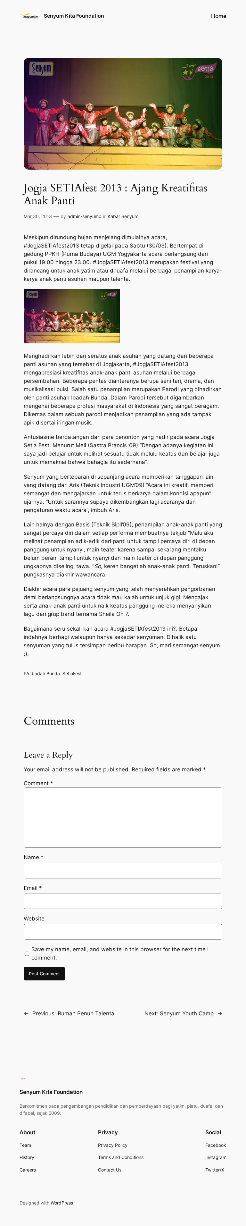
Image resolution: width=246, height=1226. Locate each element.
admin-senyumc (84, 216)
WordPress (62, 1202)
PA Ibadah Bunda (42, 673)
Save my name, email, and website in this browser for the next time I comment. (120, 953)
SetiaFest (72, 673)
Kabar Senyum (123, 216)
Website (34, 918)
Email (33, 888)
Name (34, 857)
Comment (38, 783)
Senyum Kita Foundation (74, 16)
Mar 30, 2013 (38, 216)
